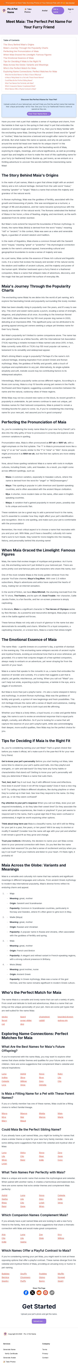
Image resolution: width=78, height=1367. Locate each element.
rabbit (42, 1020)
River (41, 1077)
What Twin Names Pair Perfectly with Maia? (19, 83)
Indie (41, 1160)
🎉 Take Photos (27, 10)
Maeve (23, 1113)
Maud (23, 1121)
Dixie (41, 1238)
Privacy (45, 1354)
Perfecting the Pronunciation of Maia (20, 51)
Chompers (25, 1277)
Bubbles (5, 1273)
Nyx (60, 1234)
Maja (60, 1113)
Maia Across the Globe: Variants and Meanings (25, 65)
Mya (4, 1117)
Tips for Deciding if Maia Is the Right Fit (22, 61)
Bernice (5, 1277)
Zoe (41, 1234)
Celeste (5, 1081)
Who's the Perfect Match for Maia (19, 68)
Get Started (70, 3)
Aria (3, 1234)
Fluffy (23, 1281)
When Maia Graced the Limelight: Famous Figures (27, 54)
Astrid (23, 1074)
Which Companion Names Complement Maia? (20, 86)
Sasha (5, 1199)
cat (3, 1024)
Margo (42, 1117)
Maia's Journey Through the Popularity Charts (25, 48)
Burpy (42, 1281)
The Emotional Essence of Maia (18, 58)
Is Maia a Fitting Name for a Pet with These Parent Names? (24, 77)
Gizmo (42, 1277)
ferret (4, 1020)
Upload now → (39, 1321)
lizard (23, 1017)
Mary (4, 1121)
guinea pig (63, 1020)
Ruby (60, 1074)
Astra (22, 1152)
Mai (22, 1117)
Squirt (60, 1281)
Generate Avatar (9, 1358)
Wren (4, 1160)
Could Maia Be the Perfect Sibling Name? (18, 80)
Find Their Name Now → (39, 114)
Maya (4, 1113)
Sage (60, 1156)
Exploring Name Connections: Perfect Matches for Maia (30, 71)
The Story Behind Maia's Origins (18, 44)
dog (22, 1024)
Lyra (4, 1085)
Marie (60, 1117)
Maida (42, 1113)
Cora (60, 1160)
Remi (22, 1160)
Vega (22, 1085)
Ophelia (42, 1085)
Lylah (4, 1163)
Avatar (45, 10)
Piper (41, 1156)
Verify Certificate (11, 1354)
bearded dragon (65, 1017)
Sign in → (71, 10)
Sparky (5, 1281)
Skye (22, 1077)
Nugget (61, 1277)
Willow (23, 1081)
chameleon (44, 1017)
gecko (5, 1017)
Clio (59, 1081)
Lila (59, 1077)
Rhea (4, 1202)
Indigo (5, 1077)
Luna (4, 1074)
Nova (41, 1074)
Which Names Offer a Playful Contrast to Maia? (20, 89)
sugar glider (26, 1020)
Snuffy (23, 1273)
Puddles (43, 1273)
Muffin (61, 1273)
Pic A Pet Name (30, 1334)
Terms (44, 1349)
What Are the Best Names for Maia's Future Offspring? (23, 74)
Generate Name (9, 1349)
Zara (41, 1081)
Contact (45, 1358)
